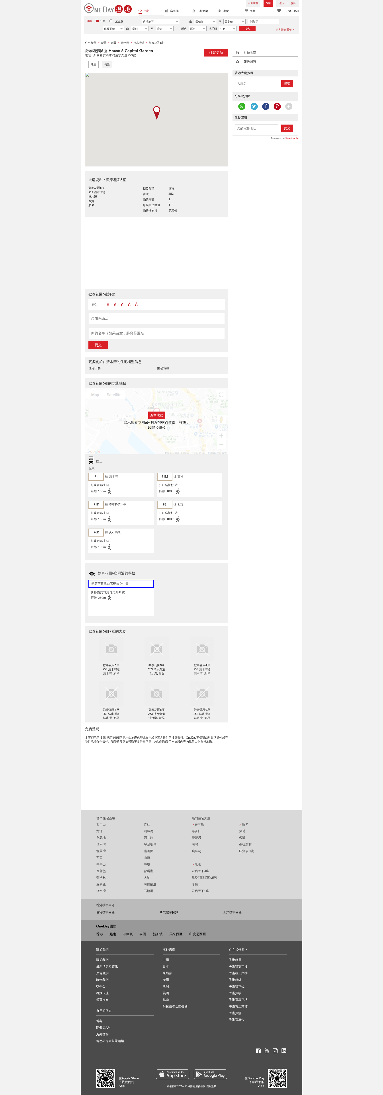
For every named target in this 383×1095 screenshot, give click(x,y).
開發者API (103, 1028)
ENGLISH (292, 11)
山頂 (147, 858)
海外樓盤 (253, 3)
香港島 (198, 824)
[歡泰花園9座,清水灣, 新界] (202, 693)
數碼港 (148, 871)
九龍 (196, 864)
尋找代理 (102, 993)
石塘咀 (148, 891)
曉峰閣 (196, 851)
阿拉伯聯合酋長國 (175, 1006)
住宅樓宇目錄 (105, 912)
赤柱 (147, 824)
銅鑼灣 (148, 831)
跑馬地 (101, 838)
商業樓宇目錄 (169, 912)
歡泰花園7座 (111, 710)
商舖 (253, 11)
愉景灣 (101, 851)
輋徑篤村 (245, 844)
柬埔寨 (167, 973)
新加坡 (158, 934)
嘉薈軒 (196, 831)
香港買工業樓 (238, 1006)
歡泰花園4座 (202, 665)
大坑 (147, 878)
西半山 (101, 824)
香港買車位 (236, 1020)
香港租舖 (235, 980)
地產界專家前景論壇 (110, 1041)
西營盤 (101, 871)
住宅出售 (94, 368)
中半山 (101, 864)
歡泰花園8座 (157, 710)
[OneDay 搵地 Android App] (210, 1074)
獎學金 (101, 986)
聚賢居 (196, 838)
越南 (112, 934)
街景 (107, 64)
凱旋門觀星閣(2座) (204, 878)
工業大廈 (202, 11)
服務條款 (200, 1086)
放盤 (268, 3)
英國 (166, 993)
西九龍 (148, 838)
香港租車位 (236, 986)
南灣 (195, 844)
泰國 (142, 934)
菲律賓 (128, 934)
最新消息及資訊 (107, 966)
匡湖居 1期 (246, 851)
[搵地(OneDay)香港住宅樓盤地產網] (108, 8)
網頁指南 (102, 1000)
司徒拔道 (150, 884)
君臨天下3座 (200, 871)
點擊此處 (156, 415)
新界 (243, 824)
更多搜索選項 (284, 29)
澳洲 (166, 986)
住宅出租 (163, 368)
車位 (226, 11)
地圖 (93, 64)
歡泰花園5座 (111, 665)
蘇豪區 (101, 884)
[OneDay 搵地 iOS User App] (172, 1074)
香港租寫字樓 (238, 966)
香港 (99, 934)
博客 (99, 1021)
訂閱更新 (216, 52)
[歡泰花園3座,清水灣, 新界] (157, 649)
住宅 (146, 11)
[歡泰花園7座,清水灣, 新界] (111, 693)
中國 (166, 960)
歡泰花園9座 (202, 710)
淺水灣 (101, 891)
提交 (98, 345)
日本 (166, 966)
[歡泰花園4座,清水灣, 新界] (202, 649)
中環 (147, 864)
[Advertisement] (156, 252)
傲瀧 (242, 838)
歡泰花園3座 (157, 665)
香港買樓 (235, 993)
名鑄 (195, 884)
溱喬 (242, 831)
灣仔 (99, 831)
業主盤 (119, 21)
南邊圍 (148, 851)
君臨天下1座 (200, 891)
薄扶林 (101, 878)
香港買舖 (235, 1013)
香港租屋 (235, 960)
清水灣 (101, 844)
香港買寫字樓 (238, 1000)
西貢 (99, 858)
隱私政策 (211, 1086)
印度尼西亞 (197, 934)
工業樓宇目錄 (232, 912)
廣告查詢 (102, 973)
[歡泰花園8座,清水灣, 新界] (157, 693)
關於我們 (102, 960)
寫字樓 (174, 11)
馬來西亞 (176, 934)
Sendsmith (291, 138)
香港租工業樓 (238, 973)
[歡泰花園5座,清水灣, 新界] (111, 649)
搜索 (247, 29)
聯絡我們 (102, 980)
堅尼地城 (150, 844)
